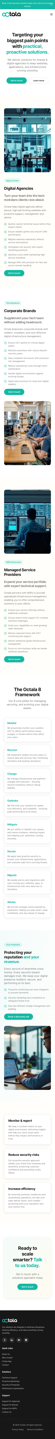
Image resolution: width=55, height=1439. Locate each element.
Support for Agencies (11, 1401)
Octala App (7, 1361)
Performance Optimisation (13, 1388)
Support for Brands (10, 1405)
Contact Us (6, 1412)
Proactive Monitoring (10, 1381)
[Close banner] (51, 4)
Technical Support (9, 1378)
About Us (6, 1354)
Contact (5, 1365)
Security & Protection (11, 1385)
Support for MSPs (9, 1408)
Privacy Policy (18, 1429)
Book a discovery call (18, 1016)
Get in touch (17, 80)
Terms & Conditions (35, 1429)
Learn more (38, 80)
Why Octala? (7, 1358)
